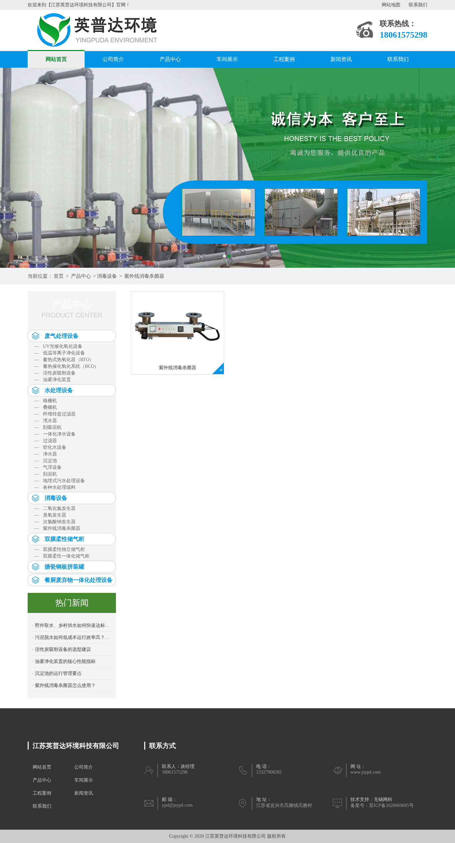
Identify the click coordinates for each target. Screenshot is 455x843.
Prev (11, 167)
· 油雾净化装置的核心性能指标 (64, 661)
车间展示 (227, 59)
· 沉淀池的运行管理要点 (57, 673)
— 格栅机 (45, 400)
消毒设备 (107, 276)
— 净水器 (45, 454)
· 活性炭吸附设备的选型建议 (61, 649)
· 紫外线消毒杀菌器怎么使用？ (64, 685)
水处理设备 (59, 390)
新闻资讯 (341, 59)
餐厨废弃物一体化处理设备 (79, 580)
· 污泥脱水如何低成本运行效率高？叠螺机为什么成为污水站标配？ (72, 637)
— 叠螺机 (45, 407)
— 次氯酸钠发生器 (55, 521)
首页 (59, 276)
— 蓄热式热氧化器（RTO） (64, 359)
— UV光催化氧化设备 (58, 346)
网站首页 (56, 59)
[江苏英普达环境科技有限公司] (100, 30)
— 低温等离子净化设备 (59, 352)
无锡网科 (383, 799)
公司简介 (113, 59)
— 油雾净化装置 (52, 379)
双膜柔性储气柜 (64, 539)
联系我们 (418, 4)
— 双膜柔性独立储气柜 (59, 549)
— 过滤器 (45, 440)
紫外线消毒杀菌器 (144, 276)
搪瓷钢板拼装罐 (64, 567)
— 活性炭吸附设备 (55, 372)
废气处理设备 (62, 336)
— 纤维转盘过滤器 (55, 413)
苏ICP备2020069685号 (391, 805)
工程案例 (284, 59)
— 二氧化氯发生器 (55, 508)
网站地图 (391, 4)
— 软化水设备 (50, 447)
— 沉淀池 (45, 460)
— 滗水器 (45, 420)
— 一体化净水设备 (55, 434)
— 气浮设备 (48, 467)
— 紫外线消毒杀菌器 (57, 528)
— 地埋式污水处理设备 (59, 480)
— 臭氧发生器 (50, 515)
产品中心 (170, 59)
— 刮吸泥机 (48, 427)
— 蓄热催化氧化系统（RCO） (66, 366)
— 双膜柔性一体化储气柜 (62, 556)
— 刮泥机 (45, 474)
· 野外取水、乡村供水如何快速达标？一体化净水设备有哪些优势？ (72, 625)
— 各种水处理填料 (55, 487)
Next (443, 167)
